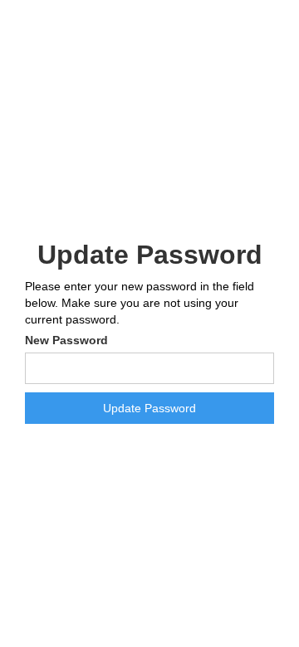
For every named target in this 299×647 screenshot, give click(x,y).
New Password (66, 340)
